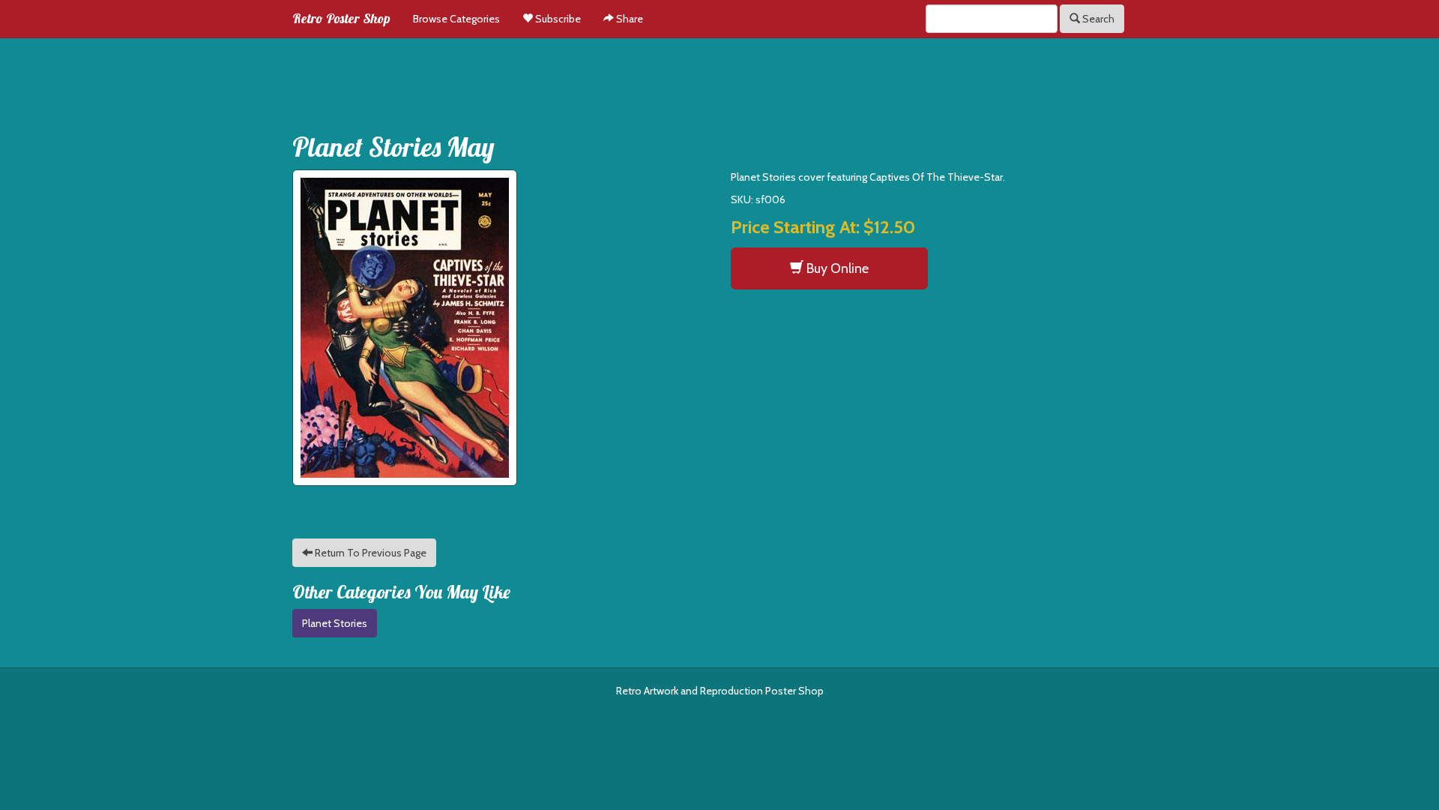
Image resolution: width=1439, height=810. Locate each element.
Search (1097, 19)
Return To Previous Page (369, 553)
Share (628, 19)
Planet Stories (334, 623)
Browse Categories (456, 19)
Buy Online (836, 268)
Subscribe (557, 19)
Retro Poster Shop (341, 18)
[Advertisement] (719, 79)
